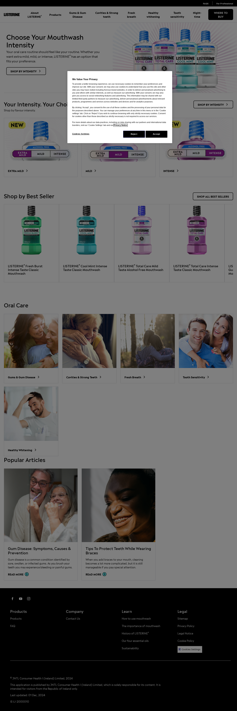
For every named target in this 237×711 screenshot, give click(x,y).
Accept (156, 134)
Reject (134, 134)
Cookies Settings (80, 134)
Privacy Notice (120, 125)
